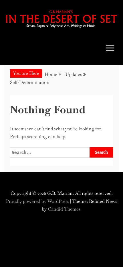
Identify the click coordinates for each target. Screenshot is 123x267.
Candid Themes (64, 209)
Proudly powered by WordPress (38, 201)
